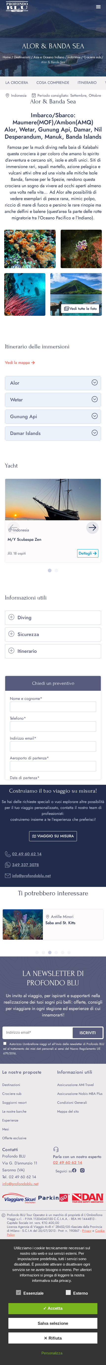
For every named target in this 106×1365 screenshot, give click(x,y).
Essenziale (33, 1293)
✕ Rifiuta (53, 1338)
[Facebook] (74, 1170)
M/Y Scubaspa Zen (24, 539)
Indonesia (74, 57)
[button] (92, 528)
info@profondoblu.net (31, 876)
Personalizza (51, 1353)
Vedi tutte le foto (83, 308)
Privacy (86, 1230)
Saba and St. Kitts (60, 923)
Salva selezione (53, 1323)
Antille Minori (62, 916)
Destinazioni (22, 57)
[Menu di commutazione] (98, 6)
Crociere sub (92, 57)
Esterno (80, 1293)
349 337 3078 (25, 865)
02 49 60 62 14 (27, 854)
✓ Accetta (52, 1308)
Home (7, 57)
